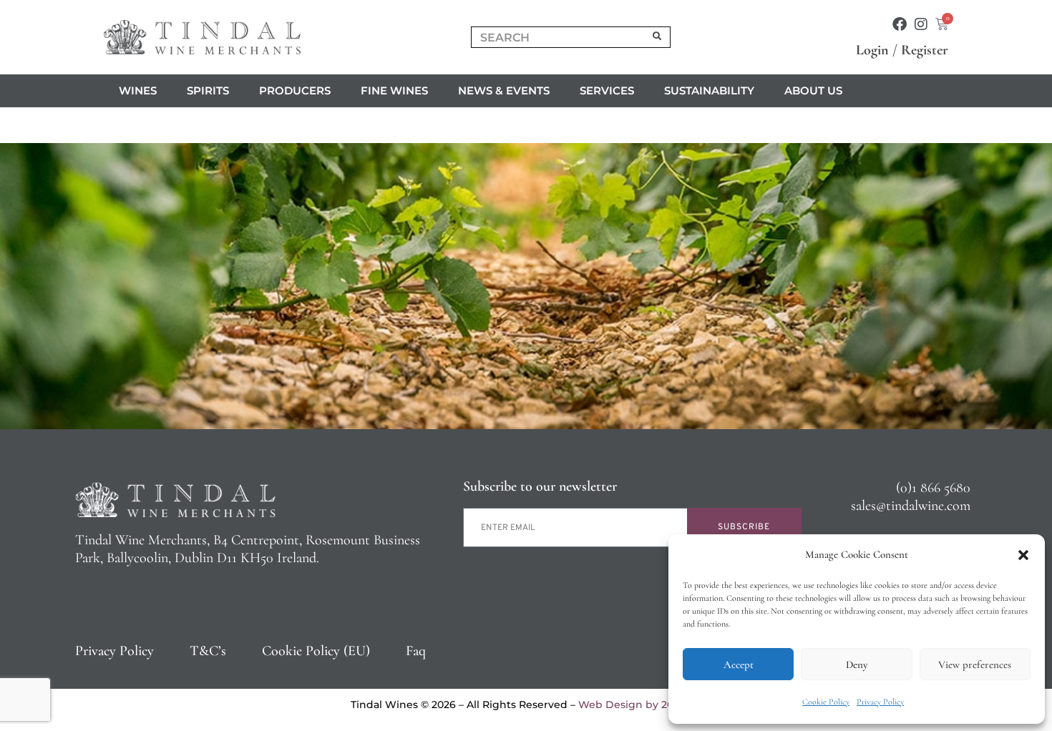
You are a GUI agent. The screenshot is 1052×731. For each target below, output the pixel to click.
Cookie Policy (825, 702)
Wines (138, 90)
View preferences (974, 664)
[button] (1023, 555)
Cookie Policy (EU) (316, 650)
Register (924, 50)
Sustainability (709, 90)
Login (872, 50)
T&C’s (208, 650)
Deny (856, 664)
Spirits (208, 90)
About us (813, 90)
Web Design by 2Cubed (639, 704)
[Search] (658, 37)
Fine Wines (394, 90)
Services (607, 90)
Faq (416, 650)
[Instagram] (921, 24)
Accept (739, 664)
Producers (295, 90)
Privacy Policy (880, 702)
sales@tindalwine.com (910, 505)
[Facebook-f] (899, 24)
